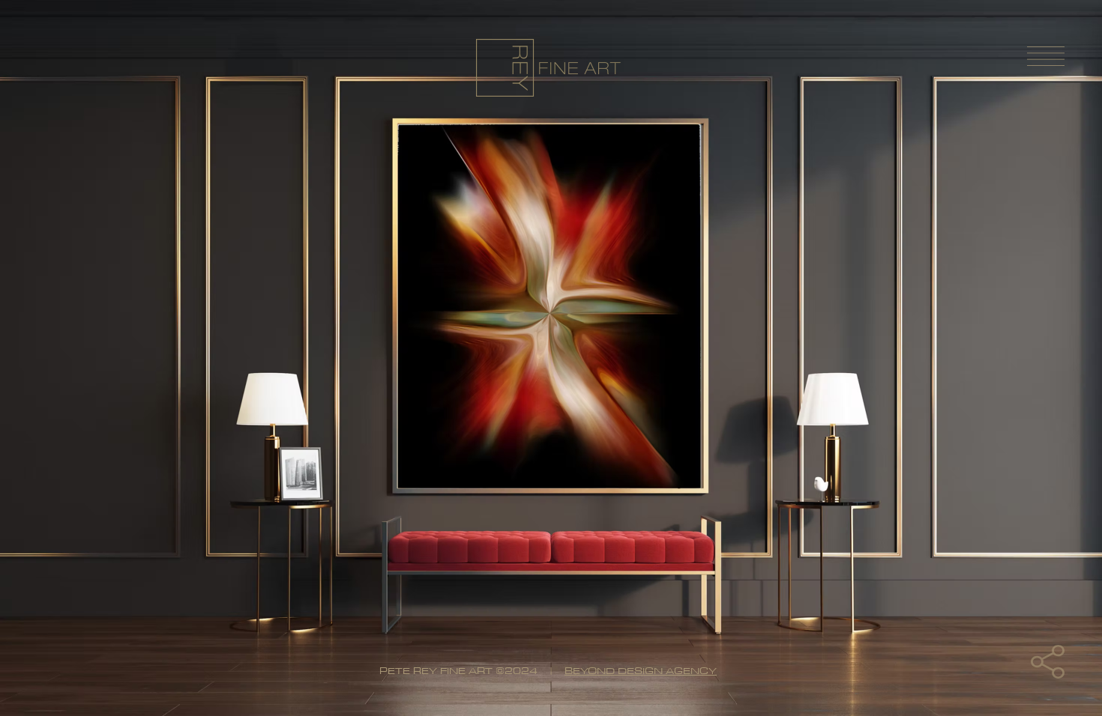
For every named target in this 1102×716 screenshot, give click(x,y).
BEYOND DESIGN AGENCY (640, 670)
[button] (1048, 662)
